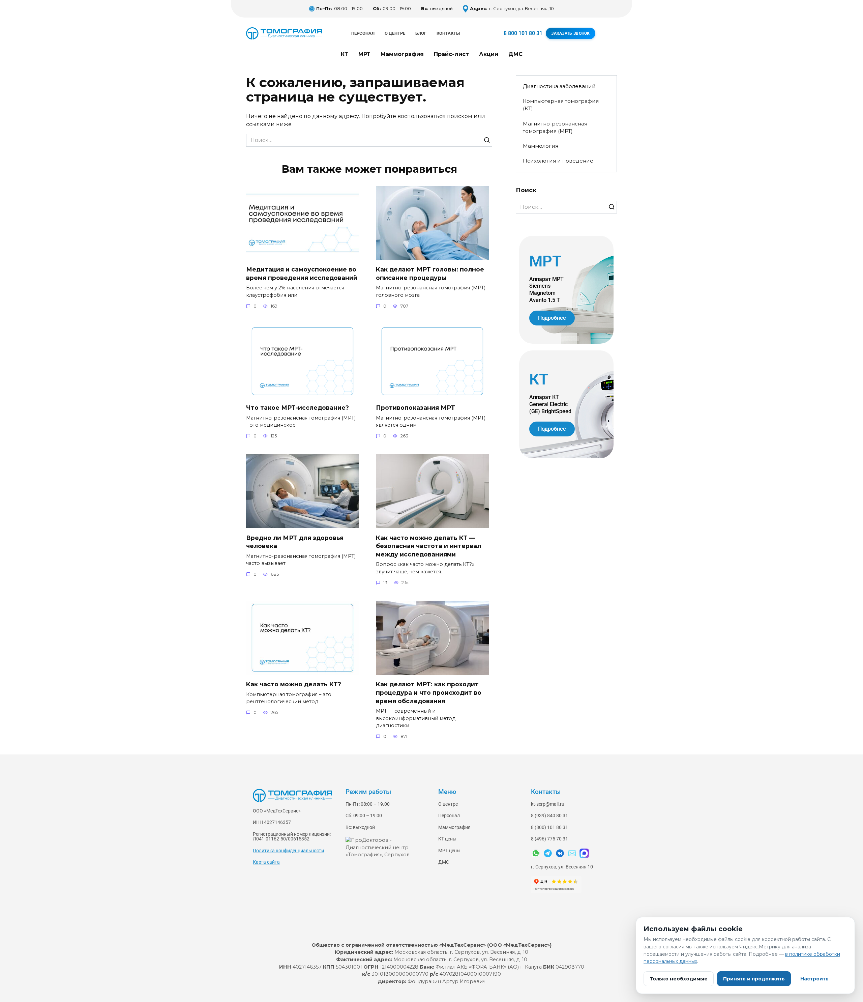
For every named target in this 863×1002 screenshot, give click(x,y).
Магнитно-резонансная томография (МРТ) (555, 127)
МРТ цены (449, 851)
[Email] (572, 853)
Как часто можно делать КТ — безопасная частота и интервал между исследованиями (428, 545)
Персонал (363, 33)
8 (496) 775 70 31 (549, 839)
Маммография (402, 54)
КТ (344, 54)
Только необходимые (679, 979)
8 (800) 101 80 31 (549, 827)
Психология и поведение (558, 161)
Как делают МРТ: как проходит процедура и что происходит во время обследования (428, 692)
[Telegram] (548, 853)
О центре (395, 33)
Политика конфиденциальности (288, 851)
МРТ (364, 54)
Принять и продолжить (754, 979)
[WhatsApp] (535, 853)
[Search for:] (369, 140)
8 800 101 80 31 (523, 33)
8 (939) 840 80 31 (549, 816)
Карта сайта (266, 862)
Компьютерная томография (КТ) (561, 105)
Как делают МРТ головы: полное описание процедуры (430, 273)
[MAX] (584, 853)
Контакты (448, 33)
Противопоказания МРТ (415, 407)
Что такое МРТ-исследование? (297, 407)
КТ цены (447, 839)
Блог (420, 33)
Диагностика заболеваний (559, 86)
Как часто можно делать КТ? (293, 684)
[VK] (560, 853)
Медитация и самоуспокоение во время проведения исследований (301, 273)
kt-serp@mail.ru (547, 804)
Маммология (540, 146)
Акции (488, 54)
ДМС (515, 54)
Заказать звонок (570, 33)
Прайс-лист (451, 54)
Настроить (814, 979)
